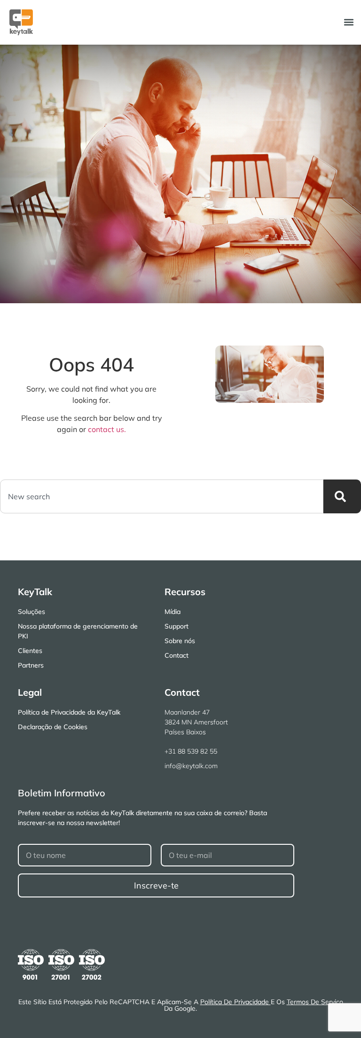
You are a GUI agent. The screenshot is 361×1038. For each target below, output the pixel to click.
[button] (348, 22)
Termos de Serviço (315, 1002)
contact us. (107, 429)
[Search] (342, 496)
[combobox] (161, 496)
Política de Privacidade (235, 1002)
